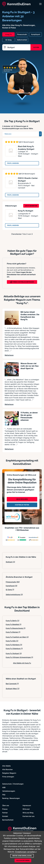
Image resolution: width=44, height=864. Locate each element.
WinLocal (26, 809)
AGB (3, 787)
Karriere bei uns (29, 816)
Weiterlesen (9, 355)
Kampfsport (11, 586)
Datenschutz (7, 784)
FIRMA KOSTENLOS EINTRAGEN (23, 282)
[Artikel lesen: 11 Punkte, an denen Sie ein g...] (12, 418)
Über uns (5, 805)
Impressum (27, 805)
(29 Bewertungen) (28, 174)
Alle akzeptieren (22, 860)
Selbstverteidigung (14, 594)
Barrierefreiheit (7, 820)
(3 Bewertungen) (28, 142)
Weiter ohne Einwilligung (22, 856)
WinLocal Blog (28, 813)
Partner (5, 813)
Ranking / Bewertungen (11, 798)
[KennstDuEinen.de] (16, 4)
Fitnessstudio (13, 582)
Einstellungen (18, 784)
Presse (4, 809)
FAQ (3, 795)
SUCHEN (36, 47)
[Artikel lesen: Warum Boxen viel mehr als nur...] (12, 369)
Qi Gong (10, 589)
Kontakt (5, 816)
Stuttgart (10, 562)
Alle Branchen (7, 769)
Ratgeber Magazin (9, 773)
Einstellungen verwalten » (26, 852)
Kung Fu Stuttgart (25, 211)
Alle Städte (6, 766)
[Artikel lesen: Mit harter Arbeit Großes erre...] (12, 318)
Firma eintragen (8, 777)
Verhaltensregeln (8, 791)
